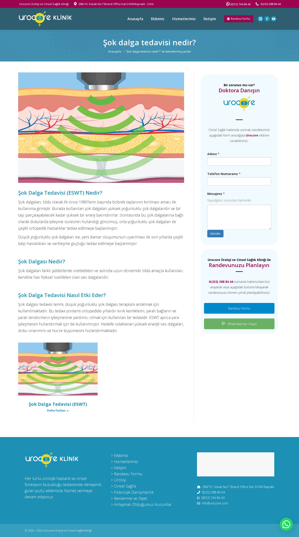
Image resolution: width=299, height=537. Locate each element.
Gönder (215, 233)
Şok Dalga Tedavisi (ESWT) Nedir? (60, 192)
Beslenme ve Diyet (130, 498)
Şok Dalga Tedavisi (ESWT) (58, 404)
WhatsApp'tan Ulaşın (242, 324)
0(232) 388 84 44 (270, 4)
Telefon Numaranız (224, 174)
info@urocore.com (215, 503)
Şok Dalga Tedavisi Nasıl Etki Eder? (62, 295)
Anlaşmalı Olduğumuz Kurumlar (143, 504)
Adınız (213, 154)
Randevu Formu (239, 308)
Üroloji (120, 480)
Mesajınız (216, 194)
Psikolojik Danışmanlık (133, 492)
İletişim (120, 467)
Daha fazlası (56, 410)
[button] (286, 524)
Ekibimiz (121, 455)
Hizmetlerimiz (126, 461)
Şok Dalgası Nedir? (41, 261)
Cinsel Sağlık (125, 486)
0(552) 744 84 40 (240, 4)
